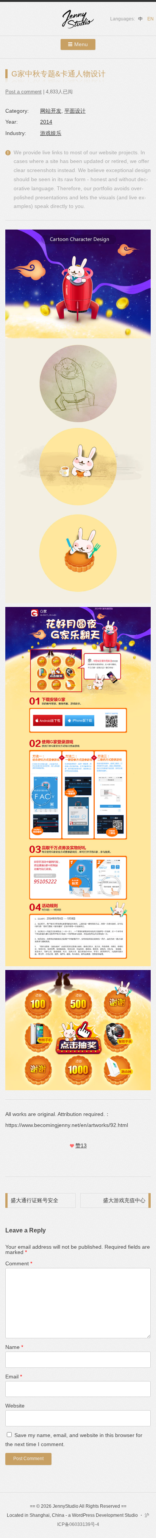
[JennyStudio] (78, 20)
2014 (46, 122)
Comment (18, 1263)
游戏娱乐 (50, 133)
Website (15, 1406)
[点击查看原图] (78, 786)
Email (13, 1376)
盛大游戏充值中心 (124, 1200)
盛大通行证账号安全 (34, 1200)
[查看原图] (78, 416)
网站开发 (50, 111)
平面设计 (75, 111)
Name (14, 1347)
